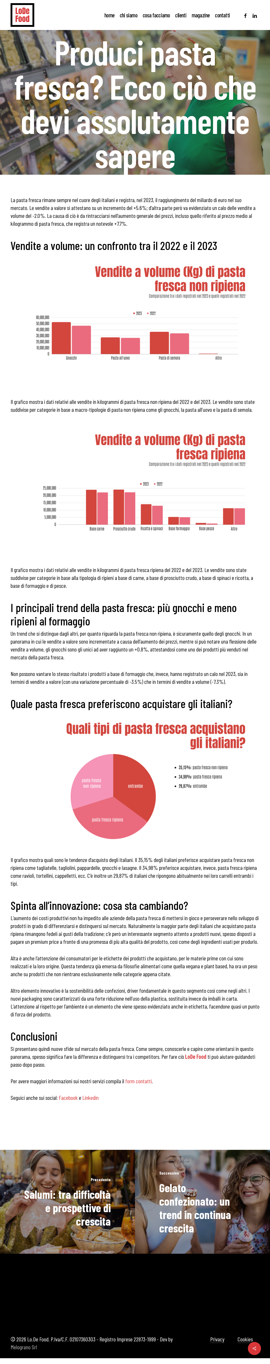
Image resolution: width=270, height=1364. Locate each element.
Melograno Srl (24, 1346)
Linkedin (90, 1097)
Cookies (245, 1339)
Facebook (68, 1097)
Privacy (217, 1339)
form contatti (138, 1080)
